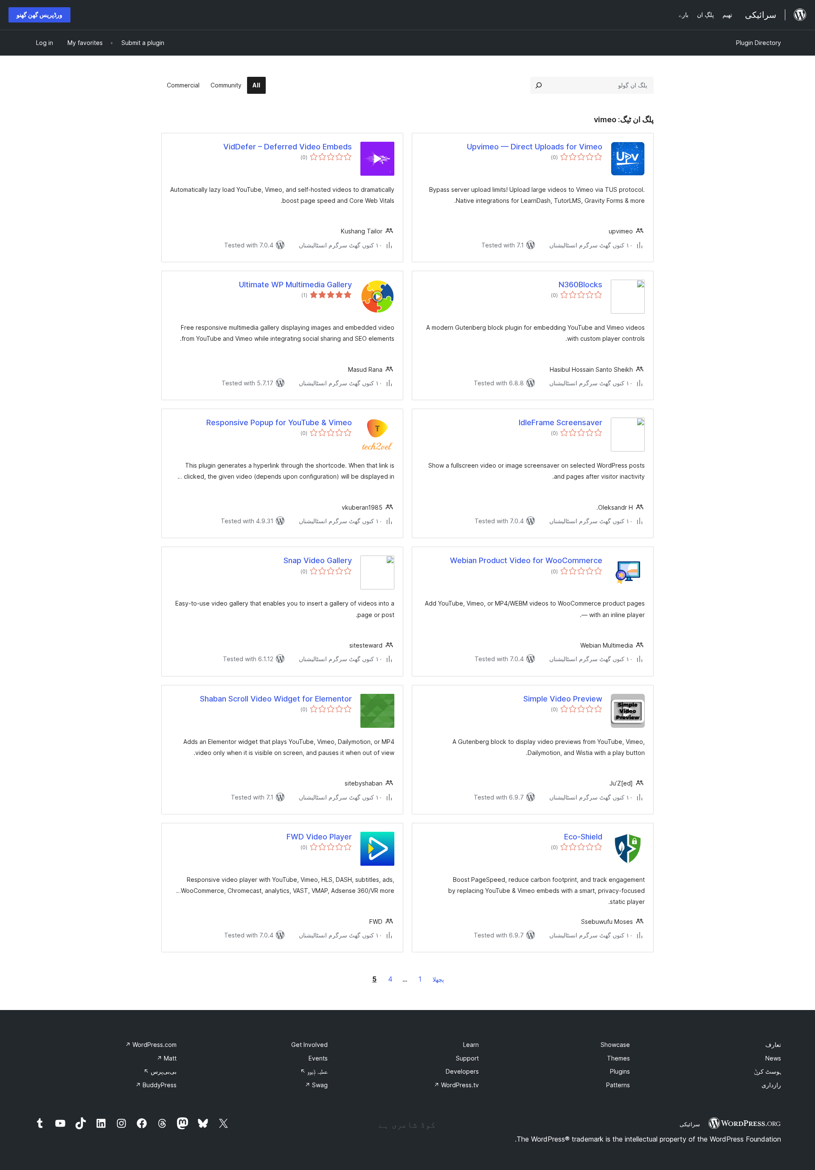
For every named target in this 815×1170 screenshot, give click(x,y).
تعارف (773, 1044)
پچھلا (438, 979)
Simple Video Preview (562, 698)
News (773, 1058)
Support (467, 1058)
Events (318, 1058)
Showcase (615, 1044)
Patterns (618, 1085)
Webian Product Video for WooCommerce (526, 560)
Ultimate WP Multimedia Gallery (295, 284)
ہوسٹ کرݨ (767, 1071)
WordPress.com (151, 1044)
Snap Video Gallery (318, 560)
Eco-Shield (583, 836)
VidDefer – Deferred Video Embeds (287, 146)
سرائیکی (690, 1124)
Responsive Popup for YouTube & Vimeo (279, 422)
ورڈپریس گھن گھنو (39, 14)
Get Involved (309, 1044)
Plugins (620, 1071)
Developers (462, 1071)
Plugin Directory (758, 42)
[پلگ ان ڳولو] (538, 85)
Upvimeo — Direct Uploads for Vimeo (534, 146)
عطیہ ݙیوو (314, 1071)
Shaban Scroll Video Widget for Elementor (276, 698)
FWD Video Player (319, 836)
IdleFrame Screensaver (560, 422)
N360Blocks (580, 284)
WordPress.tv (456, 1085)
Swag (316, 1085)
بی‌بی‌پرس (160, 1071)
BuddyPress (156, 1085)
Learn (471, 1044)
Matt (167, 1058)
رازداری (771, 1085)
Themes (618, 1058)
